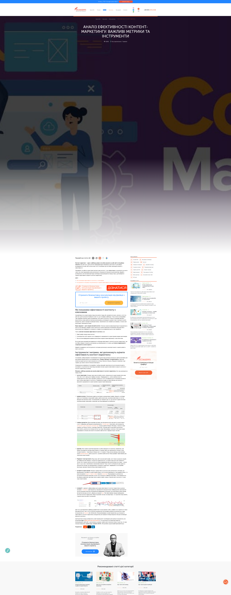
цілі (103, 493)
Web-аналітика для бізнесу (92, 520)
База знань (111, 9)
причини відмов (84, 453)
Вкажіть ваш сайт (143, 372)
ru (138, 11)
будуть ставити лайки (91, 474)
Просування (118, 9)
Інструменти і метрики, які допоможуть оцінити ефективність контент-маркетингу (99, 282)
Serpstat (86, 513)
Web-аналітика (78, 582)
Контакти (125, 9)
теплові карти (105, 424)
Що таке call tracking (122, 584)
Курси (104, 9)
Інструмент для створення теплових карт (88, 425)
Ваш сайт (85, 303)
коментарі (104, 474)
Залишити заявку (125, 1)
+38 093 (150, 10)
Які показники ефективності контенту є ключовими (90, 280)
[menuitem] (92, 9)
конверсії (85, 489)
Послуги (98, 9)
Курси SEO (92, 9)
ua (138, 8)
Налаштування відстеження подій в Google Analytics (82, 585)
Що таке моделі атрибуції (145, 584)
